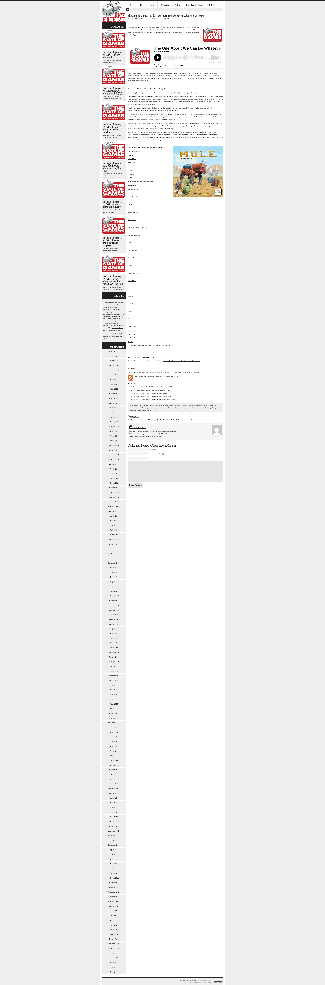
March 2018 (114, 535)
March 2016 (114, 648)
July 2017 (113, 572)
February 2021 (114, 422)
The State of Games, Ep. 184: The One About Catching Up (112, 204)
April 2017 (113, 586)
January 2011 (113, 939)
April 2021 (113, 412)
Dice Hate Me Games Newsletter (141, 372)
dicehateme (138, 18)
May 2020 (113, 436)
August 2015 (113, 680)
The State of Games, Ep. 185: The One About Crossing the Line (112, 166)
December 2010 (113, 944)
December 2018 (113, 492)
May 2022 (113, 384)
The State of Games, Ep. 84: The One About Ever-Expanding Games (154, 399)
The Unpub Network (134, 151)
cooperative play (142, 408)
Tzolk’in (130, 311)
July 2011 (113, 911)
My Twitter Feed (127, 9)
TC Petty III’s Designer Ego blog (137, 345)
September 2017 (113, 563)
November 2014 (113, 723)
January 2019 (113, 488)
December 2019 (113, 455)
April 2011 (113, 925)
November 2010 (113, 948)
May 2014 (113, 751)
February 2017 (114, 596)
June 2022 (113, 380)
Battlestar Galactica (134, 235)
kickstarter (194, 408)
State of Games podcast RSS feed (168, 376)
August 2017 (113, 568)
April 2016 (113, 643)
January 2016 (113, 657)
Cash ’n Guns (132, 326)
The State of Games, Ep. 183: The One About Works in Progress (112, 241)
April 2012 (113, 868)
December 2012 (113, 831)
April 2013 (113, 812)
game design (175, 408)
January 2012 (113, 883)
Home (132, 5)
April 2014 (113, 756)
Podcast (178, 5)
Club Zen (130, 342)
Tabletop (130, 265)
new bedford (202, 408)
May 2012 (113, 864)
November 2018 (113, 497)
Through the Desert (134, 273)
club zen (213, 405)
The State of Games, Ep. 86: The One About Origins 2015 (150, 393)
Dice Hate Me (114, 11)
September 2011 (113, 901)
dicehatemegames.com (150, 110)
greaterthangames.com (135, 110)
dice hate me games (154, 408)
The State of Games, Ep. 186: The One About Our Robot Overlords (112, 128)
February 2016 (114, 652)
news (208, 408)
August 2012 (113, 850)
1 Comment (165, 18)
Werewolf (130, 296)
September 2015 (113, 676)
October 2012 (113, 840)
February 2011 (114, 934)
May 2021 (113, 408)
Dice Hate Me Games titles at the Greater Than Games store (181, 361)
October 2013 (113, 784)
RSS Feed (213, 5)
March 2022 (114, 389)
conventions (132, 408)
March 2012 (114, 873)
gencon (187, 408)
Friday (130, 204)
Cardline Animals (133, 258)
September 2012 (113, 845)
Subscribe (165, 5)
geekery (182, 408)
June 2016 (113, 633)
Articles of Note (140, 405)
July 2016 (113, 629)
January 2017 (113, 601)
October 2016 (113, 615)
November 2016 (113, 610)
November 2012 (113, 836)
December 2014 (113, 718)
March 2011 (114, 930)
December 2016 (113, 605)
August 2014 (113, 737)
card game (206, 405)
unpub (149, 410)
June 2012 (113, 859)
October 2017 (113, 558)
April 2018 (113, 530)
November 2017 (113, 554)
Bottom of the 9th (133, 189)
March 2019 (114, 478)
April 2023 (113, 356)
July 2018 (113, 516)
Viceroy (130, 170)
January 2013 (113, 826)
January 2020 (113, 450)
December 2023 (113, 351)
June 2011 (113, 916)
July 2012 (113, 854)
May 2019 (113, 469)
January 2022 (113, 394)
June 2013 (113, 803)
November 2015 (113, 666)
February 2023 (114, 365)
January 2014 (113, 770)
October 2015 (113, 671)
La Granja (131, 174)
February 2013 (114, 821)
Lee (130, 426)
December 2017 (113, 549)
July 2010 (113, 967)
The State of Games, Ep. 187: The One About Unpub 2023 (112, 91)
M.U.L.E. (130, 155)
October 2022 (113, 375)
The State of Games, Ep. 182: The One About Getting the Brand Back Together (113, 280)
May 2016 (113, 638)
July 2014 (113, 742)
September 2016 (113, 619)
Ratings (153, 5)
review (218, 408)
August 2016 (113, 624)
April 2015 (113, 699)
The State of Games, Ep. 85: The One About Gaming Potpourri (152, 396)
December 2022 (113, 370)
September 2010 (113, 958)
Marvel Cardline (132, 250)
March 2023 (114, 361)
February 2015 (114, 709)
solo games (132, 410)
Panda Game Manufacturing (136, 197)
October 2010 (113, 953)
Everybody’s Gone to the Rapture (138, 227)
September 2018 (113, 506)
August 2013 (113, 793)
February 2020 (114, 445)
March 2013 (114, 817)
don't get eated (165, 408)
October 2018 (113, 502)
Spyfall (130, 178)
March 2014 (114, 760)
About (142, 5)
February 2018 (114, 539)
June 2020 (113, 431)
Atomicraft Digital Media (204, 982)
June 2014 (113, 746)
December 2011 (113, 887)
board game (198, 405)
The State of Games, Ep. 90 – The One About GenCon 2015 (151, 390)
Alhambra (131, 303)
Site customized (190, 982)
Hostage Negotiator (134, 212)
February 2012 (114, 878)
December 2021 (113, 398)
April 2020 (113, 441)
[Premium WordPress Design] (218, 984)
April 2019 (113, 474)
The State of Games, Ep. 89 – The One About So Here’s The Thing (153, 387)
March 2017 (114, 591)
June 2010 (113, 972)
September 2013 (113, 789)
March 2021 (114, 417)
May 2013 (113, 807)
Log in (209, 980)
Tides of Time (132, 159)
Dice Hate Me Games (194, 5)
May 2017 (113, 582)
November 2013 (113, 779)
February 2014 (114, 765)
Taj (128, 166)
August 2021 (113, 403)
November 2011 (113, 892)
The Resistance (132, 319)
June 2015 (113, 690)
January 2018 (113, 544)
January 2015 (113, 713)
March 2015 (114, 704)
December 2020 (113, 427)
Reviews (183, 405)
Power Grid (131, 334)
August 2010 (113, 963)
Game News (158, 405)
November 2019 (113, 459)
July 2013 (113, 798)
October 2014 (113, 727)
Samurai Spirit (132, 220)
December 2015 (113, 662)
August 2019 (113, 464)
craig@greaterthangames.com (166, 119)
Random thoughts (174, 405)
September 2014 (113, 732)
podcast (165, 405)
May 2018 (113, 525)
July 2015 (113, 685)
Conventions (150, 405)
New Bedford (132, 185)
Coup (129, 242)
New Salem (131, 162)
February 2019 (114, 483)
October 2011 (113, 897)
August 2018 (113, 511)
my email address (117, 328)
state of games (141, 410)
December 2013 (113, 774)
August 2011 (113, 906)
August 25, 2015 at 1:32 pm (137, 428)
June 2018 (113, 521)
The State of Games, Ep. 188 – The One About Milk (112, 54)
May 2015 (113, 695)
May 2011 (113, 920)
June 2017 (113, 577)
